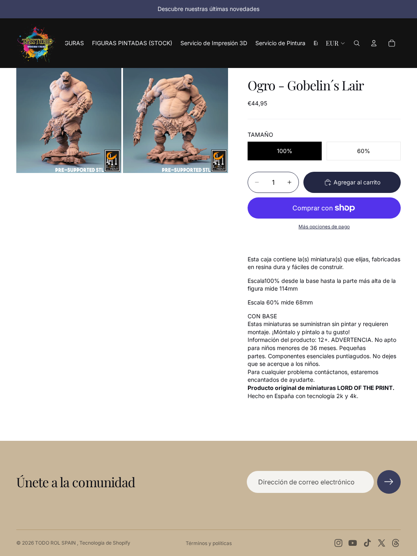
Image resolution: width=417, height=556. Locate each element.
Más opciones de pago (324, 227)
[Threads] (396, 543)
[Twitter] (381, 543)
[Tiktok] (367, 543)
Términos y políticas (209, 543)
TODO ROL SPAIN (56, 543)
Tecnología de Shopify (104, 543)
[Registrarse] (389, 482)
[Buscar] (357, 43)
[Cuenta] (374, 43)
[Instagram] (338, 543)
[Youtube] (353, 543)
